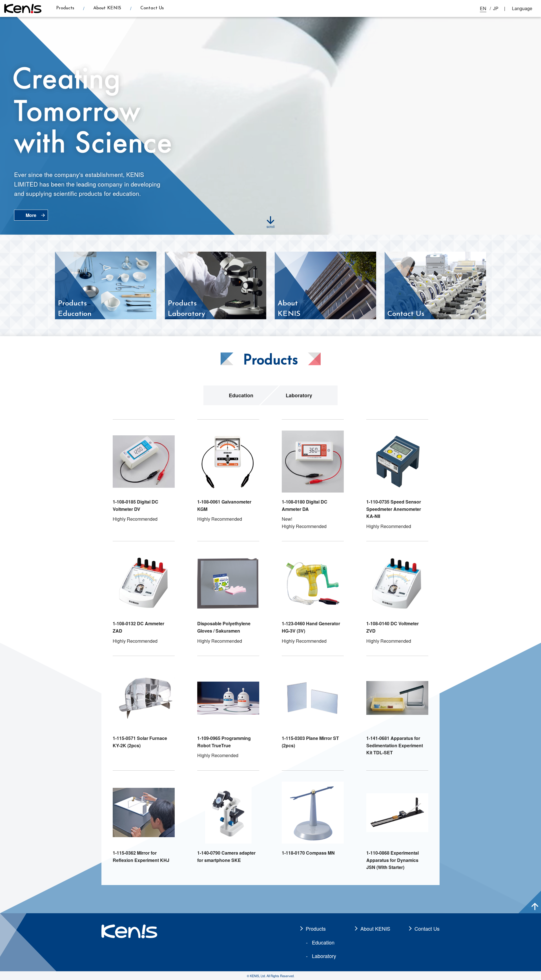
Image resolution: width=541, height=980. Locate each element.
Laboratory (299, 395)
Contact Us (152, 8)
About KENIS (107, 8)
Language (522, 8)
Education (241, 395)
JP (495, 8)
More (31, 215)
